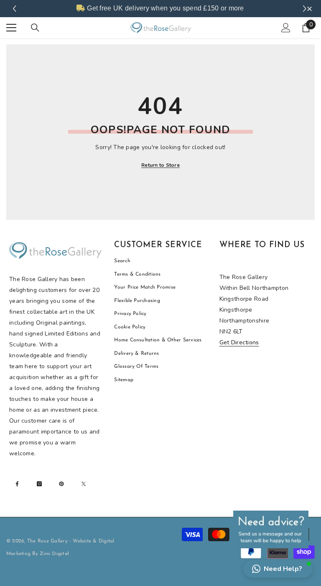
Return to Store (160, 165)
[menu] (11, 28)
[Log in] (285, 27)
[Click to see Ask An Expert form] (270, 529)
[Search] (35, 28)
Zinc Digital (54, 553)
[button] (278, 569)
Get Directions (239, 342)
